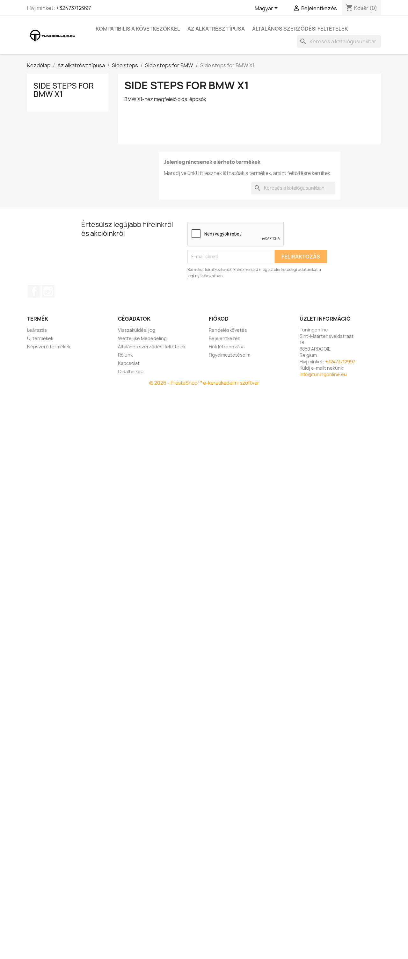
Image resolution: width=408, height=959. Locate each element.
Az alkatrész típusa (216, 28)
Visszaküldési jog (136, 330)
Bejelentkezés (224, 338)
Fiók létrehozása (226, 347)
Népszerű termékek (48, 347)
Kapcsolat (129, 363)
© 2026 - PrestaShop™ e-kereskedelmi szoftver (204, 383)
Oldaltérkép (130, 371)
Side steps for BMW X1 (63, 89)
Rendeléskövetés (228, 330)
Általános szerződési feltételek (300, 28)
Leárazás (37, 330)
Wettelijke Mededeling (142, 338)
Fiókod (219, 318)
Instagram (48, 291)
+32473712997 (73, 7)
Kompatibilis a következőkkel (138, 28)
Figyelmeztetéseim (229, 355)
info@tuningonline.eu (323, 374)
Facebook (34, 291)
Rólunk (125, 355)
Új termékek (40, 338)
